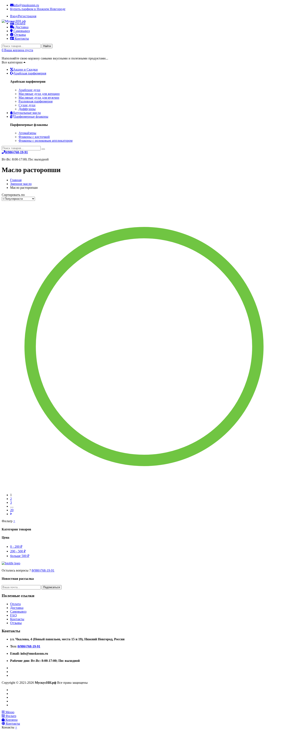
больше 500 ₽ (19, 556)
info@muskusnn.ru (26, 5)
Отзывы (19, 34)
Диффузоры (27, 109)
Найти (47, 46)
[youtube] (11, 671)
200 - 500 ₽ (18, 551)
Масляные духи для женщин (39, 94)
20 (11, 510)
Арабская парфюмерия (29, 73)
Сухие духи (27, 105)
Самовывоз (18, 611)
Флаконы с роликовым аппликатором (46, 140)
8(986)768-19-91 (43, 570)
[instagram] (11, 675)
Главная (16, 180)
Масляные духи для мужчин (39, 97)
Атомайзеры (27, 133)
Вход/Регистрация (23, 16)
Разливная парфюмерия (35, 101)
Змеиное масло (21, 184)
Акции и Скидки (25, 69)
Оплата (15, 604)
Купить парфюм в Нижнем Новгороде (37, 9)
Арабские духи (29, 90)
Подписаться (51, 587)
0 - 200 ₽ (16, 546)
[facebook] (11, 668)
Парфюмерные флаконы (30, 116)
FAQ (13, 615)
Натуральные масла (26, 113)
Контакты (21, 38)
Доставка (16, 608)
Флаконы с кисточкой (34, 137)
